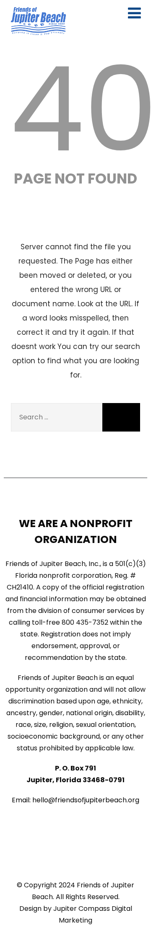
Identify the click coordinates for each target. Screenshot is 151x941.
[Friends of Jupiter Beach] (38, 21)
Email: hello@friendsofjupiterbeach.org (75, 800)
